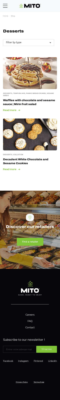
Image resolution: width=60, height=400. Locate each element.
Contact (30, 327)
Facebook (8, 361)
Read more (9, 110)
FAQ (30, 321)
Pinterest (38, 361)
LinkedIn (52, 361)
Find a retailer (30, 241)
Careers (29, 314)
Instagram (23, 361)
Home (5, 16)
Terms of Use (39, 382)
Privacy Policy (22, 382)
